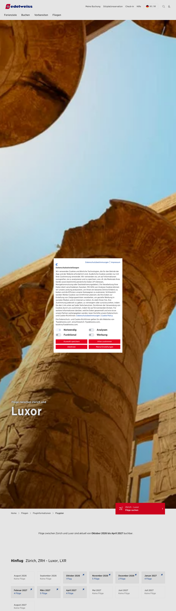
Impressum (115, 262)
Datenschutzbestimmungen (97, 262)
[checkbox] (91, 330)
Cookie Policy (107, 316)
